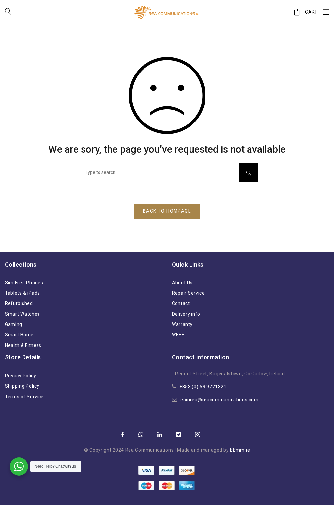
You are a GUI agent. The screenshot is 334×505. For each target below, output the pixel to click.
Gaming (13, 324)
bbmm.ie (240, 450)
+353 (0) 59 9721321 (202, 386)
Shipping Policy (22, 386)
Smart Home (19, 334)
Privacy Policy (20, 375)
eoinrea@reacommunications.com (219, 399)
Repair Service (188, 293)
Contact (181, 303)
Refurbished (19, 303)
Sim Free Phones (24, 282)
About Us (182, 282)
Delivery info (186, 314)
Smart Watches (22, 314)
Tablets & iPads (22, 293)
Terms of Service (24, 396)
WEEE (178, 334)
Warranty (182, 324)
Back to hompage (167, 211)
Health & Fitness (23, 345)
